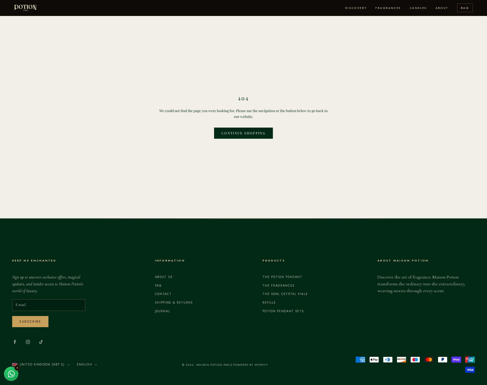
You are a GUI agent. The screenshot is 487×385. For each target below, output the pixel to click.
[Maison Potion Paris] (25, 8)
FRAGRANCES (388, 8)
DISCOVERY (356, 8)
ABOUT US (164, 277)
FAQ (158, 285)
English (84, 364)
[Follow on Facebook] (14, 341)
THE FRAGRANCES (279, 285)
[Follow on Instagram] (27, 341)
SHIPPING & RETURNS (174, 302)
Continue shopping (243, 133)
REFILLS (269, 302)
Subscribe (30, 321)
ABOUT (442, 8)
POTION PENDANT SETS (283, 311)
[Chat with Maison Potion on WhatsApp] (11, 374)
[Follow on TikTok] (41, 341)
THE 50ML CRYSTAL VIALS (285, 294)
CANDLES (418, 8)
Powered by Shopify (250, 365)
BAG (465, 8)
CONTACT (163, 294)
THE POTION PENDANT (282, 277)
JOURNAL (162, 311)
